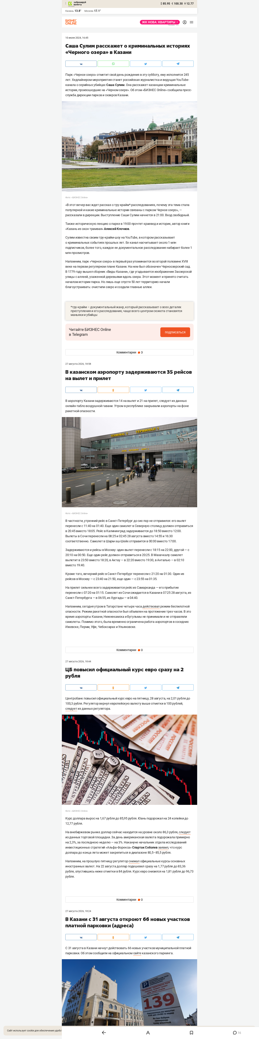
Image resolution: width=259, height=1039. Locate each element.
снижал (134, 861)
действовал (151, 606)
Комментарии (129, 352)
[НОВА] (159, 22)
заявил (163, 847)
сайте (137, 953)
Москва (88, 11)
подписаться (175, 332)
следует (71, 708)
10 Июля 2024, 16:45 (76, 37)
